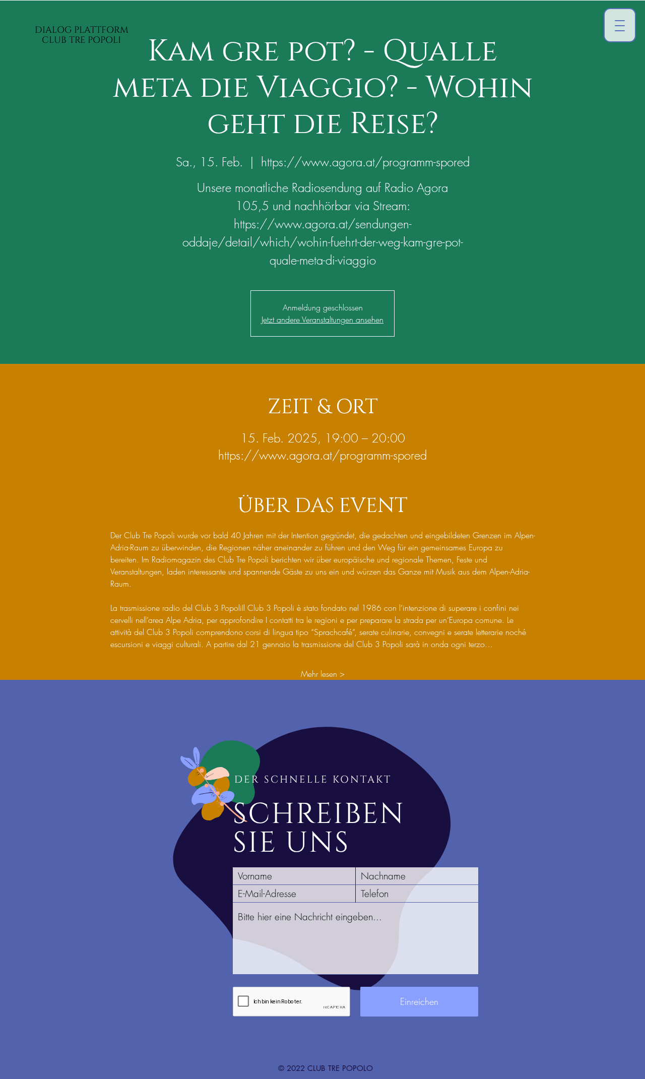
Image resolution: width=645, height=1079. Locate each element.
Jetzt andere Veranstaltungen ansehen (322, 319)
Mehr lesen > (323, 673)
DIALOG (54, 30)
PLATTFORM (101, 30)
